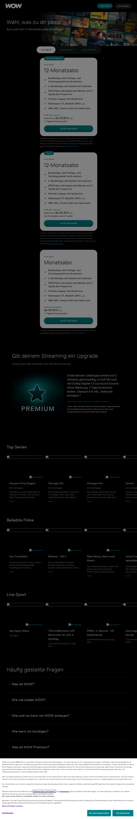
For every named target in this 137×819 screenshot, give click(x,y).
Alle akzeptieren (123, 813)
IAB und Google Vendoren (12, 806)
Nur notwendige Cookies (99, 813)
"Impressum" (64, 791)
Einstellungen (7, 813)
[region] (68, 788)
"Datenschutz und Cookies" (44, 791)
